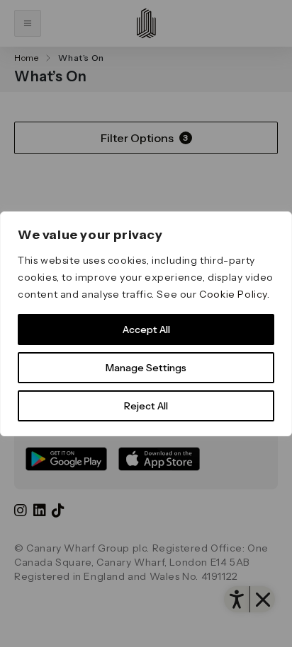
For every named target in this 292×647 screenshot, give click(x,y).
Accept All (146, 329)
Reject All (146, 406)
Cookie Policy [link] (233, 294)
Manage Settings (146, 367)
